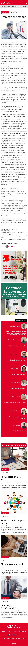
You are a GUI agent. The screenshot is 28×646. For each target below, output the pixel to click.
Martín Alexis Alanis (14, 339)
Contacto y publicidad (19, 631)
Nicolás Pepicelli (15, 326)
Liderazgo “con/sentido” (8, 606)
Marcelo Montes (15, 368)
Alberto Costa (16, 382)
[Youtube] (18, 635)
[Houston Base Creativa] (14, 644)
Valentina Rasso (15, 411)
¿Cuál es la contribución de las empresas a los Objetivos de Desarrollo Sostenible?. (16, 332)
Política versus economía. (17, 346)
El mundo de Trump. (19, 374)
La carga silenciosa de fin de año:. (15, 402)
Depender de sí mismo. (18, 388)
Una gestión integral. (19, 430)
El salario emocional (12, 564)
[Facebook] (9, 635)
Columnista (5, 12)
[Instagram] (12, 635)
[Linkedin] (15, 635)
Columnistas (21, 320)
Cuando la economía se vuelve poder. (15, 417)
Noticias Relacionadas (14, 445)
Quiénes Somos (6, 631)
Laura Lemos (16, 396)
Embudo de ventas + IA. (18, 360)
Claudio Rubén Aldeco (13, 354)
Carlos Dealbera (15, 425)
